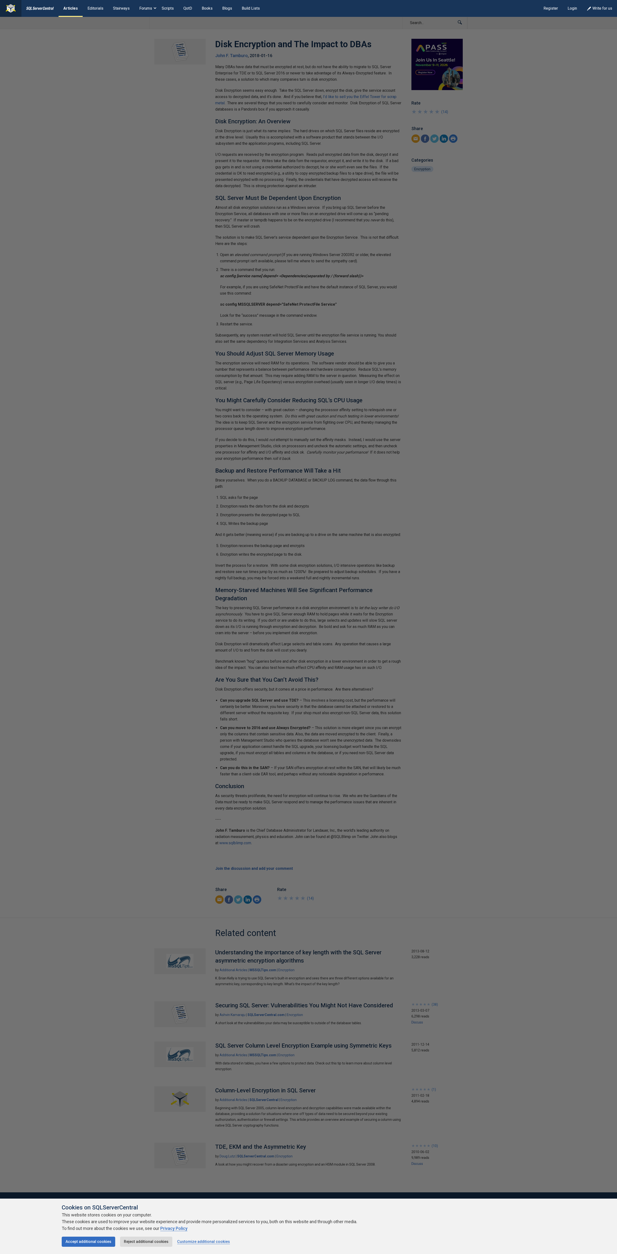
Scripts (168, 8)
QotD (187, 8)
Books (207, 8)
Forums (145, 8)
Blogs (227, 8)
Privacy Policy (174, 1228)
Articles (70, 8)
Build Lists (251, 8)
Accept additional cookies (88, 1241)
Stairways (121, 8)
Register (550, 8)
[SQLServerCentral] (10, 8)
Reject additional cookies (146, 1241)
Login (572, 8)
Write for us (602, 8)
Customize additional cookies (203, 1241)
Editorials (95, 8)
